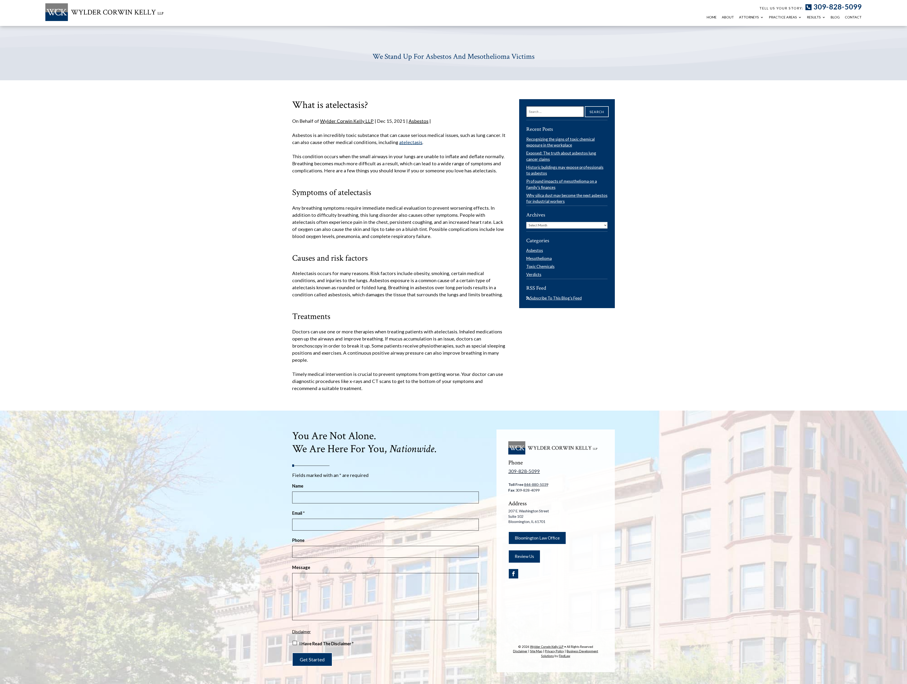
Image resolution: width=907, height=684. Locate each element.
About (728, 17)
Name (297, 486)
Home (712, 17)
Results (814, 17)
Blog (835, 17)
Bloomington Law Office (537, 537)
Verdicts (533, 274)
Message (301, 567)
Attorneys (749, 17)
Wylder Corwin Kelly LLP (347, 121)
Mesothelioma (539, 258)
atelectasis (410, 142)
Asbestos (418, 121)
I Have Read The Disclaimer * (326, 643)
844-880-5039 (536, 484)
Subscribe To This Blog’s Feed (556, 298)
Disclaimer (301, 631)
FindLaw (564, 656)
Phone (298, 540)
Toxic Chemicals (540, 266)
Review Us (524, 556)
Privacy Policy (554, 651)
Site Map (536, 651)
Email (298, 513)
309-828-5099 (837, 6)
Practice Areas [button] (783, 17)
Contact (853, 17)
